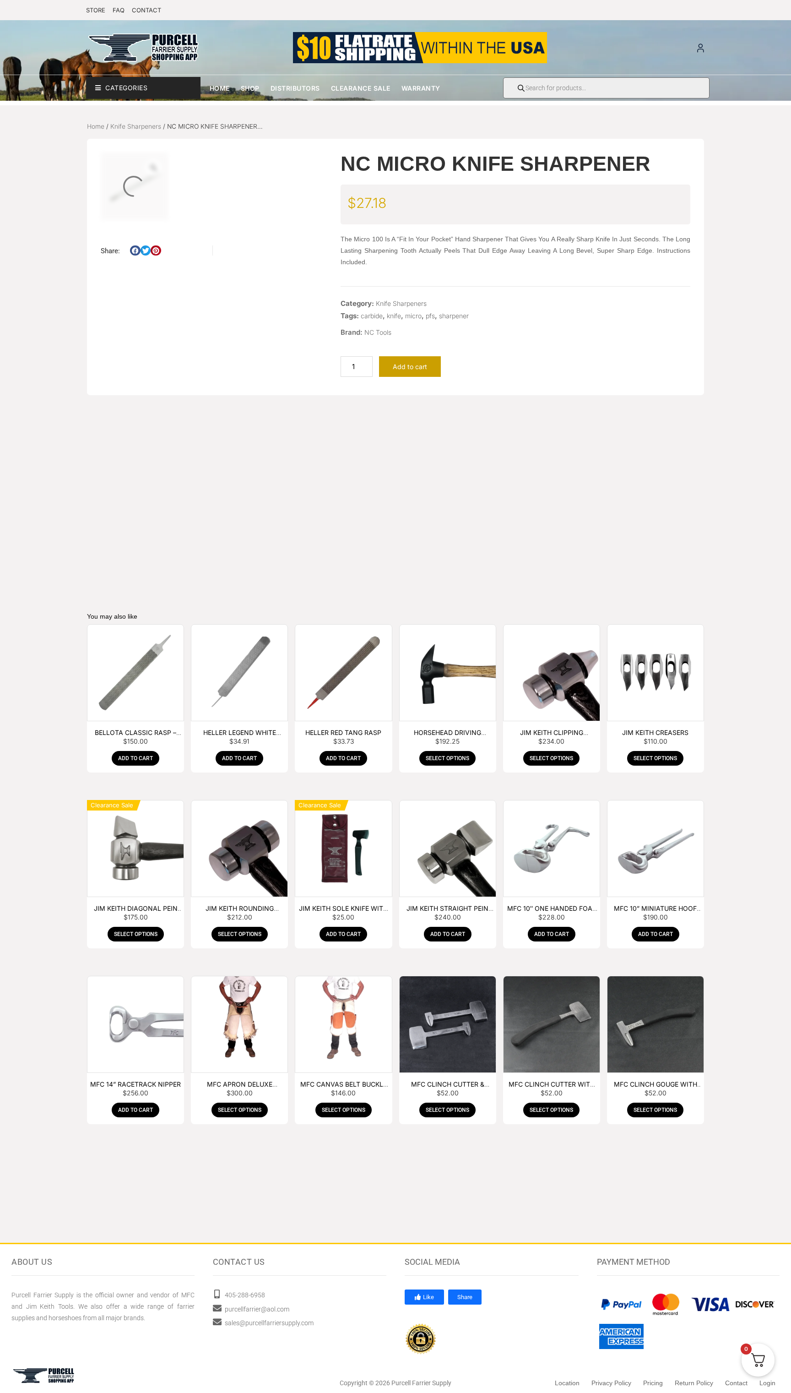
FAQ (119, 10)
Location (567, 1383)
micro (413, 316)
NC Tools (377, 332)
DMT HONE (141, 550)
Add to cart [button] (141, 576)
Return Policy (694, 1383)
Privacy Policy (611, 1383)
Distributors (295, 88)
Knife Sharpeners (135, 126)
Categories (126, 88)
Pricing (653, 1383)
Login (767, 1383)
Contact (736, 1383)
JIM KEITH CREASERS (655, 732)
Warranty (420, 88)
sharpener (454, 316)
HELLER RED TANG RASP (343, 732)
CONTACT (146, 10)
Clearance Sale (360, 88)
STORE (95, 10)
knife (394, 316)
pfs (430, 316)
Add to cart (410, 366)
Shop (250, 88)
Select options (447, 758)
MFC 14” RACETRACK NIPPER (135, 1084)
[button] (135, 251)
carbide (372, 316)
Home (220, 88)
